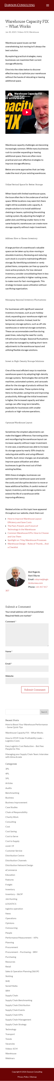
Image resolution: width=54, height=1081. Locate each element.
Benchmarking (12, 792)
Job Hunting (11, 899)
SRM (7, 990)
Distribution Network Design (19, 865)
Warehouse (34, 32)
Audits (8, 788)
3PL (7, 768)
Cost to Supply (12, 841)
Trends (8, 1039)
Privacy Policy (23, 1077)
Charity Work (11, 817)
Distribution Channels (16, 860)
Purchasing (10, 957)
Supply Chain (11, 995)
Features (9, 879)
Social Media (11, 985)
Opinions (9, 923)
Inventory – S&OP (14, 894)
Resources (10, 961)
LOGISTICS (10, 903)
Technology (10, 1029)
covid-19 (9, 846)
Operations (10, 918)
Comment (10, 621)
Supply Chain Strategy (15, 1024)
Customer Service (13, 850)
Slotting (9, 976)
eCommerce (11, 870)
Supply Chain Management (18, 1019)
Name (8, 651)
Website (9, 676)
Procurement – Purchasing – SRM (21, 952)
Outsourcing (11, 928)
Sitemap (33, 1077)
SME (7, 981)
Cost (7, 826)
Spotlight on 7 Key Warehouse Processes (27, 540)
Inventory (10, 889)
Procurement (11, 947)
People (8, 932)
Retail (8, 966)
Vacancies (10, 1043)
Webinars (10, 1058)
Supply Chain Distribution (17, 1005)
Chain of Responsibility (16, 812)
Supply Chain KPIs (14, 1014)
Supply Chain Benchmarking (18, 1000)
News (8, 913)
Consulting (10, 821)
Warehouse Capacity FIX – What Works (24, 732)
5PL (7, 778)
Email (8, 663)
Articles (9, 783)
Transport (10, 1034)
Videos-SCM (23, 32)
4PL (7, 773)
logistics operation (14, 908)
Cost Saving (11, 831)
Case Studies (11, 807)
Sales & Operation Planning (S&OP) (22, 971)
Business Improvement (16, 802)
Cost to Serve (11, 836)
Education (10, 874)
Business (9, 797)
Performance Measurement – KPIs (21, 937)
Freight (8, 884)
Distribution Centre (14, 855)
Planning (9, 942)
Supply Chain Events (15, 1010)
